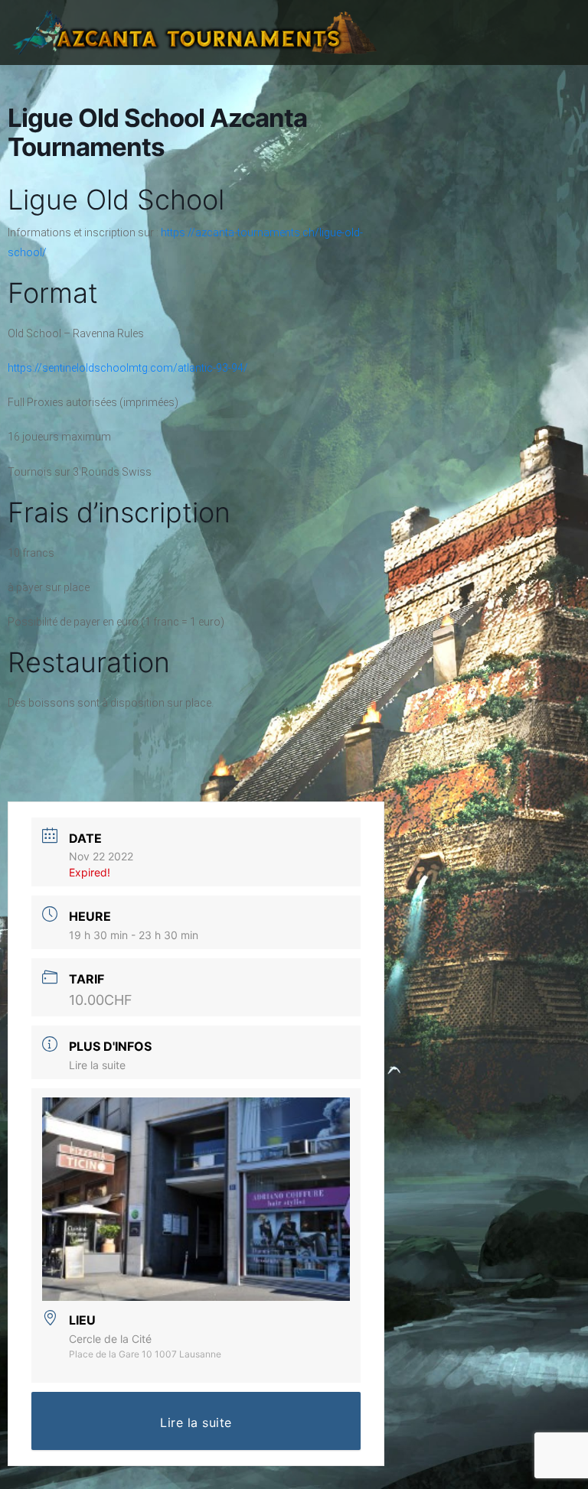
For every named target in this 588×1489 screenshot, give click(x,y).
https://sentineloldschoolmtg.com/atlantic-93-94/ (128, 368)
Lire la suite (97, 1064)
